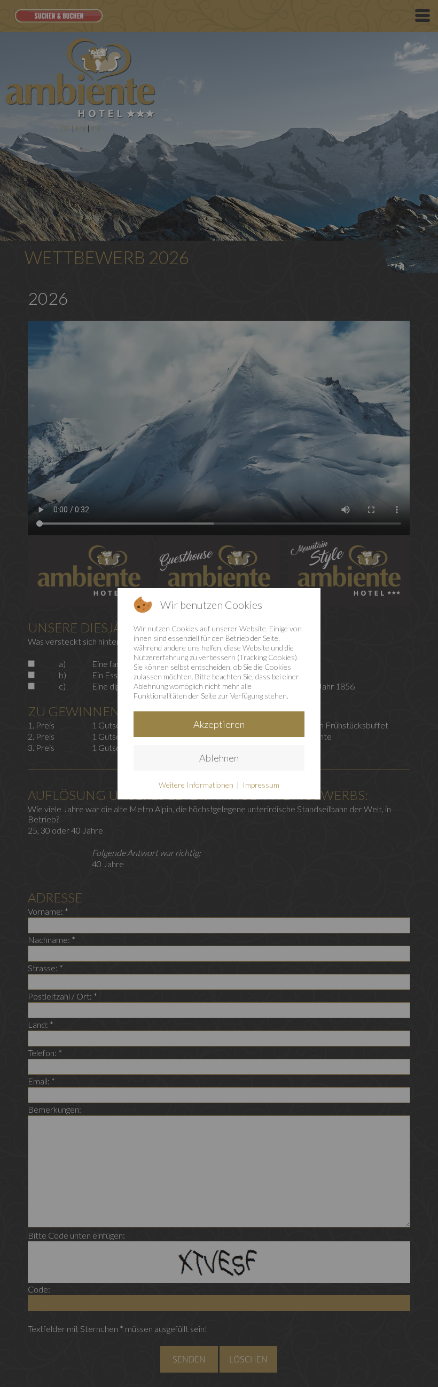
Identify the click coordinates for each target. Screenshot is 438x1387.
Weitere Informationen (196, 784)
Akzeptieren (219, 724)
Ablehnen (219, 758)
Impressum (261, 784)
